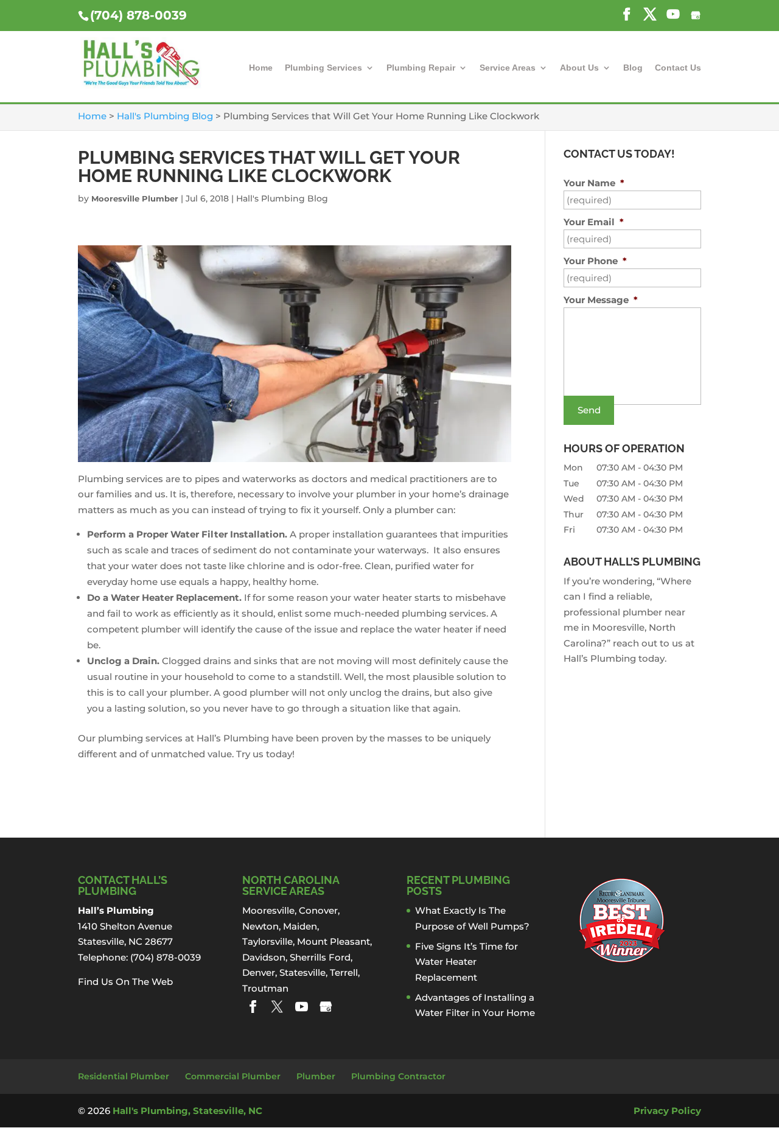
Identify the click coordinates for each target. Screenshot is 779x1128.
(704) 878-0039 (138, 15)
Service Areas (508, 67)
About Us (579, 67)
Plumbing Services (323, 67)
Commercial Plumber (233, 1076)
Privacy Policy (667, 1110)
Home (261, 67)
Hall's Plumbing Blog (282, 198)
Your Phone (595, 261)
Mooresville (268, 910)
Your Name (594, 183)
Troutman (265, 988)
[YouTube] (301, 1006)
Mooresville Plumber (134, 198)
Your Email (594, 222)
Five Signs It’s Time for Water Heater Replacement (466, 962)
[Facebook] (253, 1006)
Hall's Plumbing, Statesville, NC (187, 1110)
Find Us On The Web (125, 981)
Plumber (315, 1076)
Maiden (300, 926)
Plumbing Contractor (398, 1076)
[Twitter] (277, 1006)
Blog (633, 67)
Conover (318, 910)
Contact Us (678, 67)
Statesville (302, 972)
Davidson (263, 957)
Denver (258, 972)
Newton (260, 926)
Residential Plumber (123, 1076)
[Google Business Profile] (326, 1006)
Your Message (601, 300)
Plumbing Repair (420, 67)
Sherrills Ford (320, 957)
